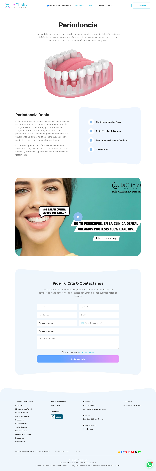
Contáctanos (100, 5)
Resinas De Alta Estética (23, 434)
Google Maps (88, 429)
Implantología (20, 442)
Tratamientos (79, 5)
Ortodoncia (19, 405)
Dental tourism (53, 5)
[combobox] (39, 315)
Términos (77, 452)
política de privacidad (87, 352)
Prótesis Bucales (21, 431)
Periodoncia (19, 438)
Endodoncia (19, 420)
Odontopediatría (21, 423)
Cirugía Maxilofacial (22, 416)
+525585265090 (89, 405)
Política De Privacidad (61, 452)
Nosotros (65, 5)
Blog (90, 5)
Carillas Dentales (21, 427)
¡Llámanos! (141, 5)
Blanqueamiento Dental (23, 409)
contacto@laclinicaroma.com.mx (94, 409)
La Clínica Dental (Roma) (132, 405)
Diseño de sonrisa (21, 413)
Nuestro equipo (56, 405)
